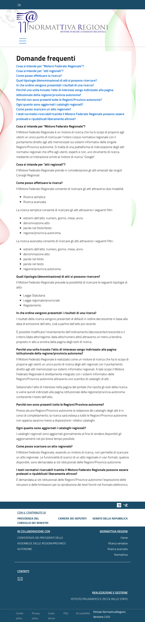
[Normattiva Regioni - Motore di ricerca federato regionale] (73, 21)
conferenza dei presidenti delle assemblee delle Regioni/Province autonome (41, 543)
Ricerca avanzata (118, 549)
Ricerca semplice (118, 543)
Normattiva (121, 554)
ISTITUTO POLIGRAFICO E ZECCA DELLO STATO (99, 599)
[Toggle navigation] (72, 41)
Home (124, 538)
